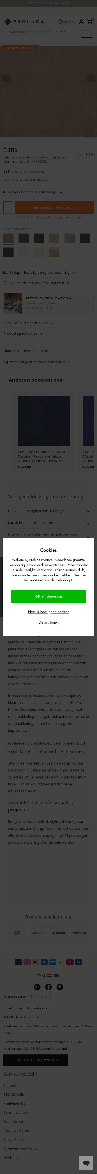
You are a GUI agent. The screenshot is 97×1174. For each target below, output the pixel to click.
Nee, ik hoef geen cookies (48, 611)
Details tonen (49, 622)
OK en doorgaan (48, 596)
